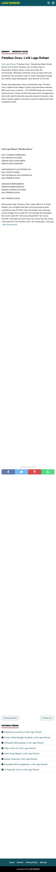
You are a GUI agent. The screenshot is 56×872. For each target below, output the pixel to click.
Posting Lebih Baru (10, 718)
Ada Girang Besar (9, 225)
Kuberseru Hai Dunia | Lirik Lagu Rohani (23, 732)
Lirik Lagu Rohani (9, 64)
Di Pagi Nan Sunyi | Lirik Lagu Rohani (21, 770)
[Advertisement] (28, 29)
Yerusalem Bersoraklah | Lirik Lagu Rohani (24, 743)
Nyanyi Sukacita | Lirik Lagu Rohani (20, 759)
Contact (20, 862)
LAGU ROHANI (11, 3)
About (11, 862)
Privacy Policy (31, 862)
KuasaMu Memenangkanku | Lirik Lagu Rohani (26, 764)
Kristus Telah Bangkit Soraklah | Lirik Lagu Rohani (27, 737)
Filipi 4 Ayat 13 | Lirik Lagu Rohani (20, 748)
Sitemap (43, 862)
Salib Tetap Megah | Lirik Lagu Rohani (21, 753)
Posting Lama (47, 718)
